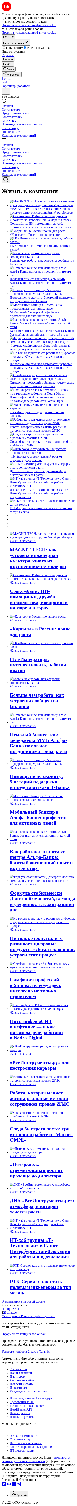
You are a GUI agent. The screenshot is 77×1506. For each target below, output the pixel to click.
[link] (9, 69)
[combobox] (19, 1494)
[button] (6, 78)
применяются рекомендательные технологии (36, 1459)
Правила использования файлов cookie (29, 32)
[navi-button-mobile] (6, 91)
